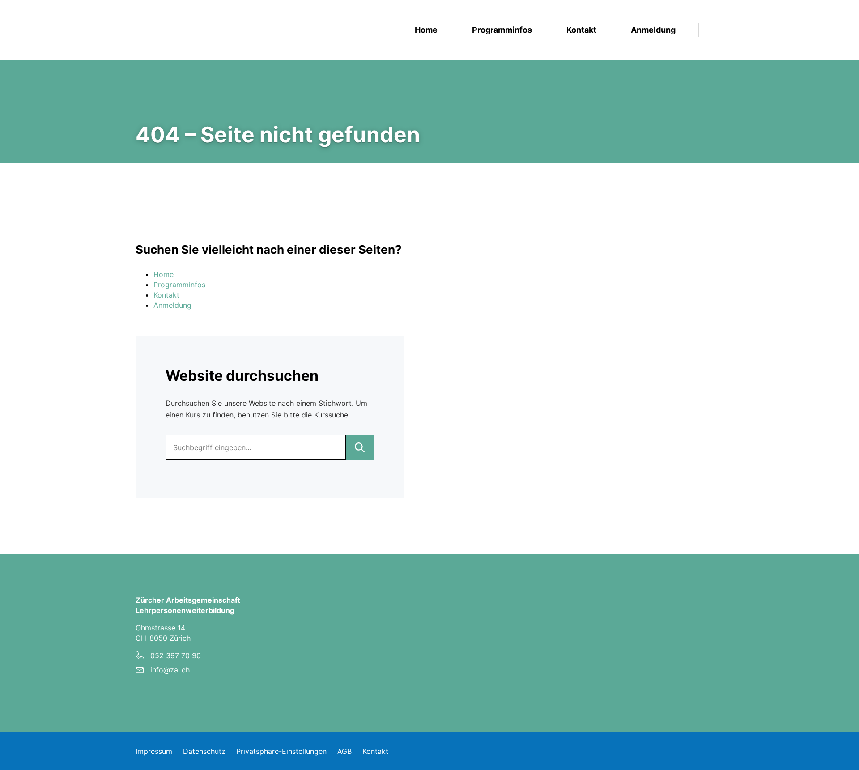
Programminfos (502, 30)
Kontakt (581, 30)
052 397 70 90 (175, 655)
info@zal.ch (170, 669)
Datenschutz (204, 751)
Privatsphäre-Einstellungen (281, 751)
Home (426, 30)
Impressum (154, 751)
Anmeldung (653, 30)
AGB (344, 751)
